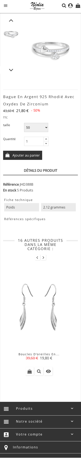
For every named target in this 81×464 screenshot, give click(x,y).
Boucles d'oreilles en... (39, 354)
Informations (25, 447)
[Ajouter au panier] (30, 371)
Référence (11, 184)
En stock (9, 190)
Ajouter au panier (26, 155)
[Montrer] (39, 371)
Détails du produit (40, 170)
